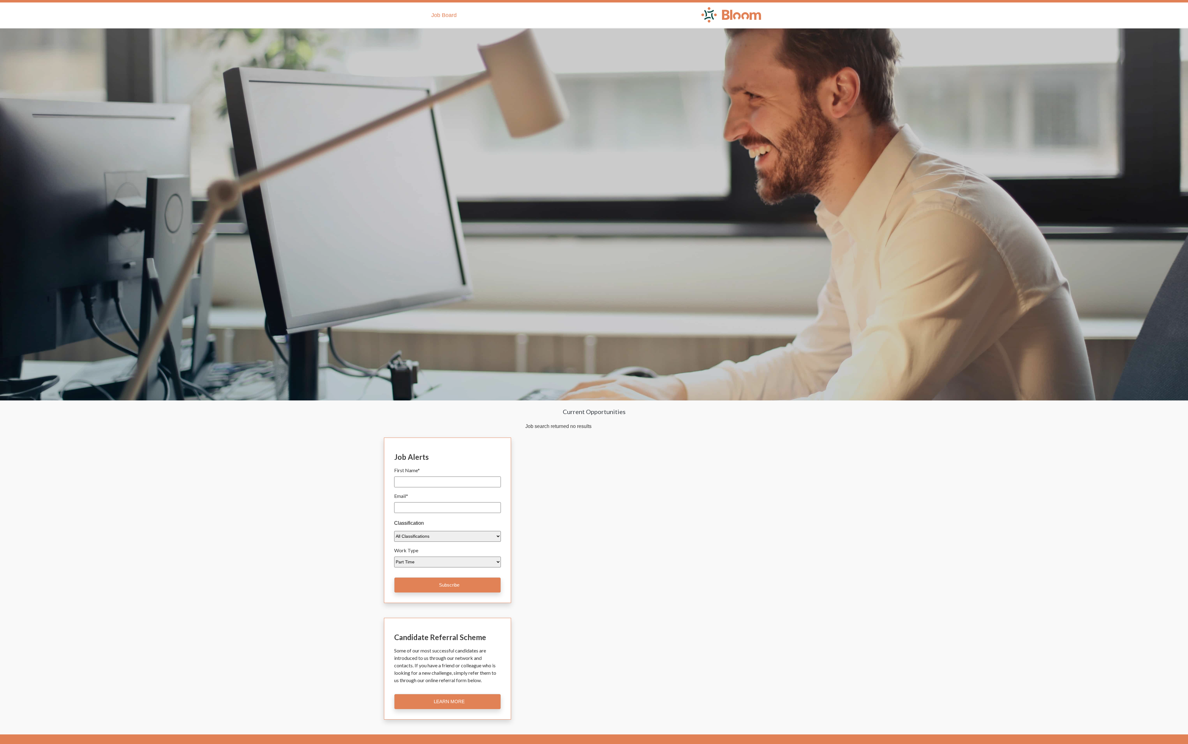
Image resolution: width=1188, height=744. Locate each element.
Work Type (406, 550)
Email (401, 496)
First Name (407, 470)
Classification (409, 523)
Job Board (444, 15)
